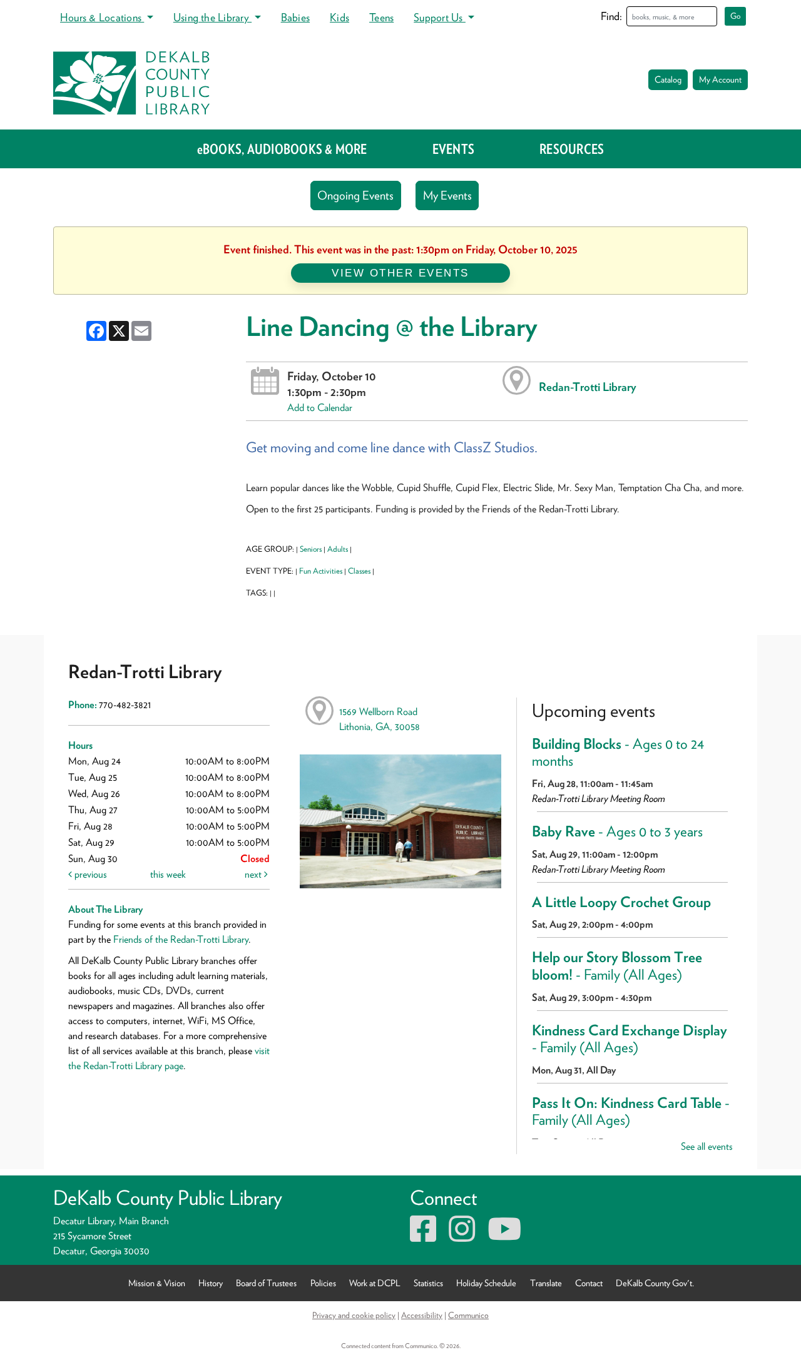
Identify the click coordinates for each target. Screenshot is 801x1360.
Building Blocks (618, 752)
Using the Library (212, 17)
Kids (339, 17)
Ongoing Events (355, 195)
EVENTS (453, 149)
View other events (400, 272)
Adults (337, 549)
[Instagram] (462, 1236)
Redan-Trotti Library (587, 386)
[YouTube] (504, 1236)
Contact (589, 1282)
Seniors (311, 549)
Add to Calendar (319, 408)
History (210, 1282)
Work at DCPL (374, 1282)
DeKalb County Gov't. (655, 1282)
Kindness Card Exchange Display (629, 1039)
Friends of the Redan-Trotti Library (180, 939)
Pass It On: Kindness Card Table (631, 1111)
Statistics (428, 1282)
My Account (720, 79)
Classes (359, 571)
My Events (447, 195)
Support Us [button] (440, 17)
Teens (381, 17)
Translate (546, 1282)
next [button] (254, 874)
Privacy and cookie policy (353, 1315)
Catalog (668, 79)
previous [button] (89, 874)
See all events (707, 1146)
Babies (295, 17)
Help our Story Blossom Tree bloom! (617, 965)
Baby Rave (617, 831)
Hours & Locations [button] (102, 17)
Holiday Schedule (486, 1282)
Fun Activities (320, 571)
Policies (323, 1282)
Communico (468, 1315)
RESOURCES (571, 149)
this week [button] (168, 874)
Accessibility (421, 1315)
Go (735, 16)
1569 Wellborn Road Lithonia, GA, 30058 (379, 719)
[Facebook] (423, 1236)
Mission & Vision (156, 1282)
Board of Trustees (266, 1282)
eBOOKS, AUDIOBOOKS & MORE (282, 149)
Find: (611, 16)
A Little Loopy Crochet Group (621, 902)
